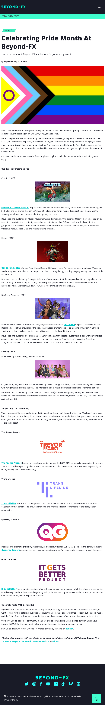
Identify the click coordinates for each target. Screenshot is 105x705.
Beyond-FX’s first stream (15, 208)
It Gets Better (9, 589)
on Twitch (69, 325)
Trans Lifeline (8, 504)
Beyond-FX (9, 30)
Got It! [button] (96, 698)
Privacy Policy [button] (11, 700)
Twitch (69, 629)
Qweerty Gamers (10, 550)
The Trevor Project (11, 463)
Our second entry (10, 268)
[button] (99, 7)
